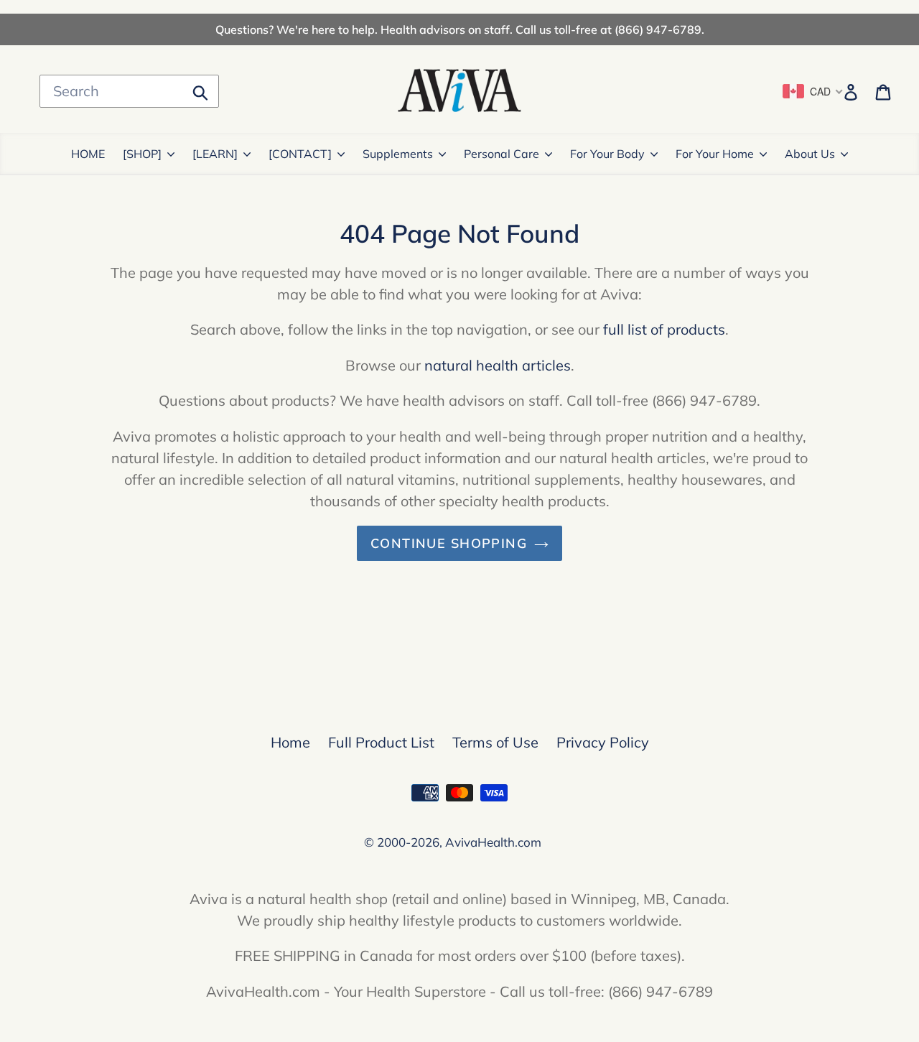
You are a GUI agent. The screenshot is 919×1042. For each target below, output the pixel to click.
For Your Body (607, 153)
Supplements (398, 153)
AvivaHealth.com (493, 842)
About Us (810, 153)
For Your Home (715, 153)
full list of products (664, 329)
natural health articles (497, 365)
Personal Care (501, 153)
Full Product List (381, 742)
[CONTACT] (300, 153)
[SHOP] (142, 153)
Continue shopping (448, 543)
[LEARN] (215, 153)
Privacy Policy (602, 742)
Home (290, 742)
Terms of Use (495, 742)
